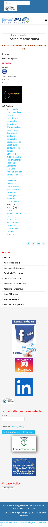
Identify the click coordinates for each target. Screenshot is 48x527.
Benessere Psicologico (14, 268)
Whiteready (29, 508)
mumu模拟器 (13, 522)
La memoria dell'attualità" (13, 198)
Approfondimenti (12, 263)
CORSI (9, 210)
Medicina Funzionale (13, 289)
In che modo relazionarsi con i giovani (14, 112)
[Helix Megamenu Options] (46, 19)
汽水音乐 (4, 522)
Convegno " (12, 195)
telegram (31, 522)
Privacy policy (18, 426)
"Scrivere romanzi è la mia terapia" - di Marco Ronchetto (14, 175)
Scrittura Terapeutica (14, 304)
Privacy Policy (8, 488)
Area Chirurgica (11, 294)
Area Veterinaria (11, 299)
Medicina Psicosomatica (15, 283)
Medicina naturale (12, 278)
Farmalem (39, 505)
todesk (39, 522)
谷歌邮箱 (23, 522)
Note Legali (16, 505)
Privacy (6, 505)
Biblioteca (8, 257)
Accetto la (13, 426)
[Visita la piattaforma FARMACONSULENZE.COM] (24, 443)
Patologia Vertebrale (13, 273)
